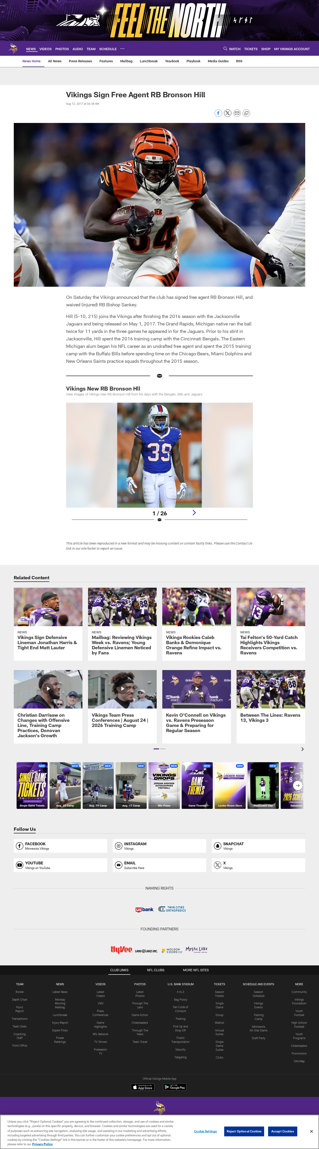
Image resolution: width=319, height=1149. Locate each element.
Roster (20, 991)
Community (299, 991)
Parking (180, 1018)
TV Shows (100, 1041)
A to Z (180, 991)
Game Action (140, 1014)
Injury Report (60, 1022)
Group (219, 1014)
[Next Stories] (297, 785)
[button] (156, 749)
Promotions (299, 1053)
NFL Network (100, 1034)
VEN (100, 1003)
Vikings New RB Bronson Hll (103, 388)
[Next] (194, 512)
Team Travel (140, 1041)
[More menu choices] (122, 48)
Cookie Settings (205, 1131)
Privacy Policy (42, 1144)
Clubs (219, 1057)
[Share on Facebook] (218, 116)
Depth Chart (19, 999)
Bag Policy (180, 999)
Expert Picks (60, 1030)
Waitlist (219, 1022)
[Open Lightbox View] (159, 465)
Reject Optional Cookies (244, 1131)
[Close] (311, 1131)
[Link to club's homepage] (13, 48)
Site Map (299, 1061)
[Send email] (237, 116)
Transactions (20, 1018)
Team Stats (20, 1026)
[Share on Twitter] (227, 116)
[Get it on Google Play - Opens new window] (175, 1089)
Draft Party (258, 1038)
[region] (159, 1132)
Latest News (60, 991)
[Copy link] (246, 113)
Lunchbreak (60, 1014)
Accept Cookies (282, 1131)
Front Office (19, 1045)
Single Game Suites (219, 1045)
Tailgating (180, 1057)
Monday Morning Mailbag (60, 1003)
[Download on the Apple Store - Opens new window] (143, 1088)
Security (180, 1049)
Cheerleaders (140, 1022)
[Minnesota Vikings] (159, 1109)
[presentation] (303, 749)
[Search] (225, 48)
